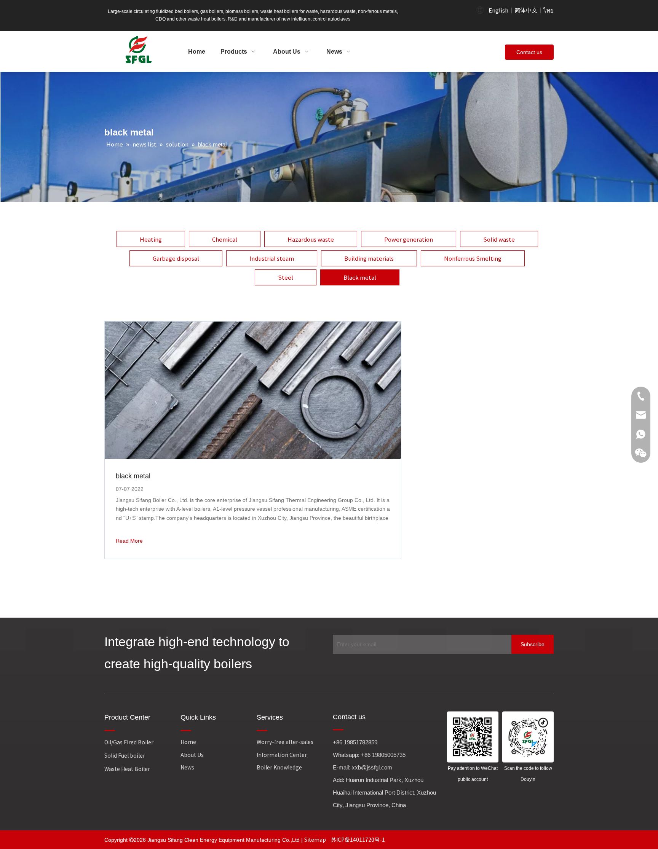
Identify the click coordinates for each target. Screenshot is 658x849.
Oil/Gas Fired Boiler (128, 742)
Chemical (224, 239)
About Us (192, 754)
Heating (151, 239)
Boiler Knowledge (279, 767)
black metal (133, 476)
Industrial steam (271, 258)
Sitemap (315, 839)
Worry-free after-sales (285, 741)
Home (188, 741)
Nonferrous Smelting (472, 258)
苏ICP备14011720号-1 (358, 839)
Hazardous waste (310, 239)
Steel (285, 277)
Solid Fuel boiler (124, 755)
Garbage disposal (176, 258)
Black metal (359, 277)
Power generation (408, 239)
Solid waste (499, 239)
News (187, 767)
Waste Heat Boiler (127, 769)
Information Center (282, 754)
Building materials (369, 258)
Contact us (529, 52)
